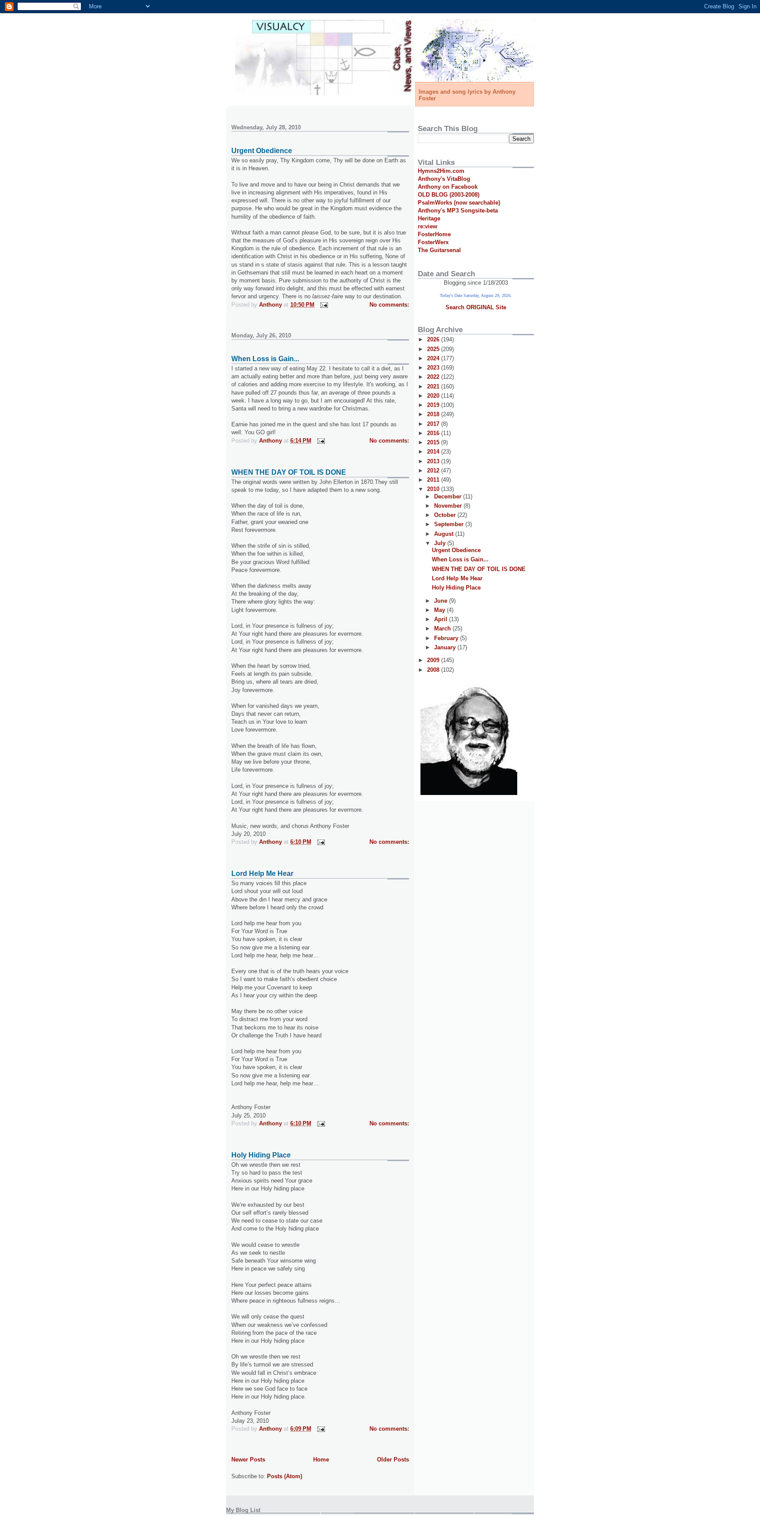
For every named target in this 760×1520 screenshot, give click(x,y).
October (445, 515)
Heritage (429, 218)
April (441, 619)
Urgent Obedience (261, 150)
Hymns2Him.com (441, 171)
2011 (434, 479)
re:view (427, 226)
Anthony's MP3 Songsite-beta (458, 210)
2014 (434, 451)
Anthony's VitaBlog (444, 179)
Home (321, 1459)
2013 (434, 461)
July (440, 543)
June (441, 600)
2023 (434, 367)
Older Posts (393, 1459)
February (447, 638)
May (440, 610)
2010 (434, 489)
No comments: (389, 304)
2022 (434, 377)
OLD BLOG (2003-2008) (448, 194)
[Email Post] (323, 304)
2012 (434, 470)
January (445, 647)
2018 (434, 414)
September (449, 524)
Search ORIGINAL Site (476, 307)
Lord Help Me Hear (262, 873)
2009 (434, 660)
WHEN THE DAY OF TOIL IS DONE (288, 472)
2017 (434, 424)
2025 (434, 349)
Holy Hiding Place (261, 1155)
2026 (434, 339)
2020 (434, 395)
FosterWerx (433, 242)
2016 (434, 433)
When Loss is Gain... (265, 359)
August (444, 534)
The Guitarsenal (439, 250)
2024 (434, 358)
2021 (434, 386)
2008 (434, 670)
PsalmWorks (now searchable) (459, 202)
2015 (434, 442)
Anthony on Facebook (448, 186)
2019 (434, 405)
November (449, 505)
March (443, 628)
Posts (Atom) (284, 1476)
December (448, 496)
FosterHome (434, 234)
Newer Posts (248, 1459)
